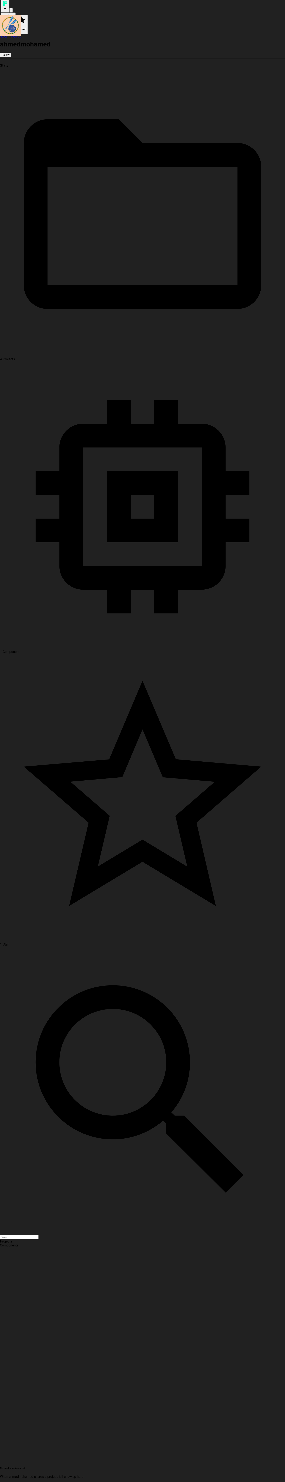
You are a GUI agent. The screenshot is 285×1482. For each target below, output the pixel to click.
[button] (142, 1241)
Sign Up (15, 36)
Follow (5, 54)
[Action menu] (5, 6)
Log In (5, 36)
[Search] (11, 10)
